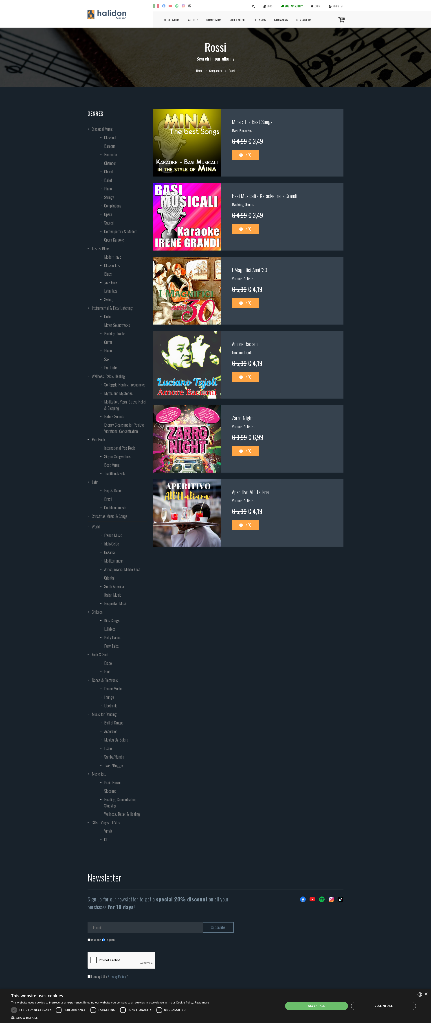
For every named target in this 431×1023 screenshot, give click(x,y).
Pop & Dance (113, 490)
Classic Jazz (112, 265)
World (96, 527)
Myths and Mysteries (118, 393)
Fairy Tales (111, 646)
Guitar (108, 342)
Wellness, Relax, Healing (108, 376)
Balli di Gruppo (113, 723)
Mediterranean (113, 561)
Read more (202, 1002)
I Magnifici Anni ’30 (249, 270)
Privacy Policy (117, 976)
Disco (108, 663)
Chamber (110, 163)
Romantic (110, 154)
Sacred (109, 223)
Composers (213, 19)
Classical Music (102, 129)
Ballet (108, 180)
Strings (109, 197)
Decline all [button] (383, 1006)
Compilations (112, 206)
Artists (193, 19)
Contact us (303, 19)
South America (114, 586)
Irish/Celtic (111, 544)
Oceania (109, 552)
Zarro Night (242, 418)
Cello (107, 316)
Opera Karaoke (114, 240)
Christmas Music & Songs (110, 516)
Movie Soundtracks (117, 325)
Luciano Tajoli (242, 352)
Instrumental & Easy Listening (112, 308)
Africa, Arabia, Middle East (122, 569)
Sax (106, 359)
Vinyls (108, 831)
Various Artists (243, 278)
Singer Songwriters (117, 456)
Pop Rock (98, 439)
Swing (108, 299)
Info (247, 155)
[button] (110, 1017)
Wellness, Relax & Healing (122, 814)
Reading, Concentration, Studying (120, 802)
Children (97, 612)
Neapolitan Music (115, 603)
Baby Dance (112, 637)
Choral (108, 171)
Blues (108, 274)
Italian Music (112, 595)
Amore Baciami (245, 344)
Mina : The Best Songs (252, 122)
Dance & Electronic (105, 680)
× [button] (426, 994)
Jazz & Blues (101, 248)
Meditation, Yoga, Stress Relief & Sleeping (125, 405)
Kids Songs (112, 620)
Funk (107, 671)
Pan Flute (110, 368)
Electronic (110, 706)
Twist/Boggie (113, 765)
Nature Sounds (114, 416)
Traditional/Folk (114, 473)
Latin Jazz (110, 291)
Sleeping (110, 791)
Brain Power (112, 782)
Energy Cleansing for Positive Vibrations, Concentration (124, 428)
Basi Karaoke (241, 130)
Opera (108, 214)
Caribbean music (115, 507)
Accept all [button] (316, 1006)
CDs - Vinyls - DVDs (106, 822)
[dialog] (215, 1006)
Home (199, 70)
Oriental (109, 578)
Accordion (110, 731)
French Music (113, 535)
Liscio (108, 748)
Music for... (99, 774)
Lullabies (110, 629)
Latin (95, 482)
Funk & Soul (100, 654)
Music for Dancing (104, 714)
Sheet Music (237, 19)
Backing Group (242, 204)
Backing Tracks (114, 333)
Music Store (172, 19)
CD (106, 839)
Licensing (260, 19)
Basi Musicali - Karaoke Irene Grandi (264, 196)
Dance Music (113, 688)
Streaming (281, 19)
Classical (110, 137)
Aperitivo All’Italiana (250, 492)
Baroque (109, 146)
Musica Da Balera (116, 740)
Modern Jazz (112, 257)
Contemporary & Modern (120, 231)
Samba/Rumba (114, 757)
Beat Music (112, 465)
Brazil (108, 499)
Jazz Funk (110, 282)
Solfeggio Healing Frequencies (124, 385)
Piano (108, 189)
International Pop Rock (119, 448)
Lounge (109, 697)
